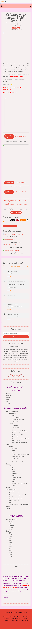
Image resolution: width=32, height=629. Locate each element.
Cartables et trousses (14, 497)
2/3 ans (11, 527)
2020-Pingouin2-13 (20, 182)
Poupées (8, 508)
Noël (5, 23)
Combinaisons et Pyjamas (18, 435)
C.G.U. (25, 618)
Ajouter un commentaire (15, 266)
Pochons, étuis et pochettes (16, 498)
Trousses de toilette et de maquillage (18, 504)
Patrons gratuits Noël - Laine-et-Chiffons (16, 201)
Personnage (9, 395)
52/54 (10, 550)
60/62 (10, 554)
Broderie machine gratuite (14, 23)
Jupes (13, 450)
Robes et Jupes (16, 440)
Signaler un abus (19, 618)
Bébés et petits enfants (12, 411)
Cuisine (8, 397)
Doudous (8, 506)
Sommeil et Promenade (18, 419)
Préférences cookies (23, 620)
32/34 (10, 540)
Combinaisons (15, 469)
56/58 (10, 552)
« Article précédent (8, 209)
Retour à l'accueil (16, 212)
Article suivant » (24, 209)
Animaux (8, 393)
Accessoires (15, 425)
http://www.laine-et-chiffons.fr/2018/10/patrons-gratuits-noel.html (16, 204)
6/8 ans (11, 533)
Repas (13, 415)
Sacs (10, 502)
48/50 (10, 548)
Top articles (6, 618)
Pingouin (16, 25)
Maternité (14, 473)
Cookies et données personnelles (10, 620)
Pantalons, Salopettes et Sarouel (20, 438)
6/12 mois (11, 525)
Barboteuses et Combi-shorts (19, 431)
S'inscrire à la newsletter (10, 226)
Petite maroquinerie (14, 500)
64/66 (10, 556)
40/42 (10, 544)
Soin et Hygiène (16, 417)
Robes (13, 452)
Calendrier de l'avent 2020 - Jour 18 (16, 17)
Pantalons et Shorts (17, 477)
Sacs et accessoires (11, 489)
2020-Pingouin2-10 (20, 192)
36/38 (10, 542)
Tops (13, 429)
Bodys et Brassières (17, 427)
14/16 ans (11, 537)
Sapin (20, 25)
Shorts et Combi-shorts (18, 456)
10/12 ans (11, 535)
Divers (7, 399)
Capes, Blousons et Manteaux (19, 442)
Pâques (8, 403)
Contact (12, 618)
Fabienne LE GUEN (17, 359)
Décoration (12, 491)
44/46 (10, 546)
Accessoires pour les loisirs (16, 493)
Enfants (8, 444)
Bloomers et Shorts (17, 433)
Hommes (8, 487)
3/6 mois (11, 523)
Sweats (14, 479)
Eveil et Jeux (15, 421)
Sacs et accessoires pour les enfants (18, 495)
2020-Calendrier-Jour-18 (21, 136)
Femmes (8, 464)
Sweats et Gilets (16, 437)
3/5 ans (11, 529)
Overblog (24, 612)
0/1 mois (11, 521)
